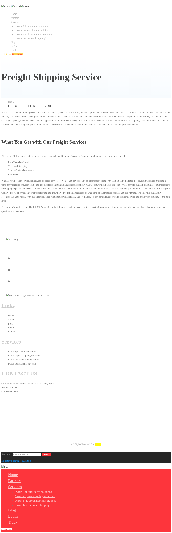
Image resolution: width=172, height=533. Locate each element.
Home (12, 102)
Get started (6, 54)
